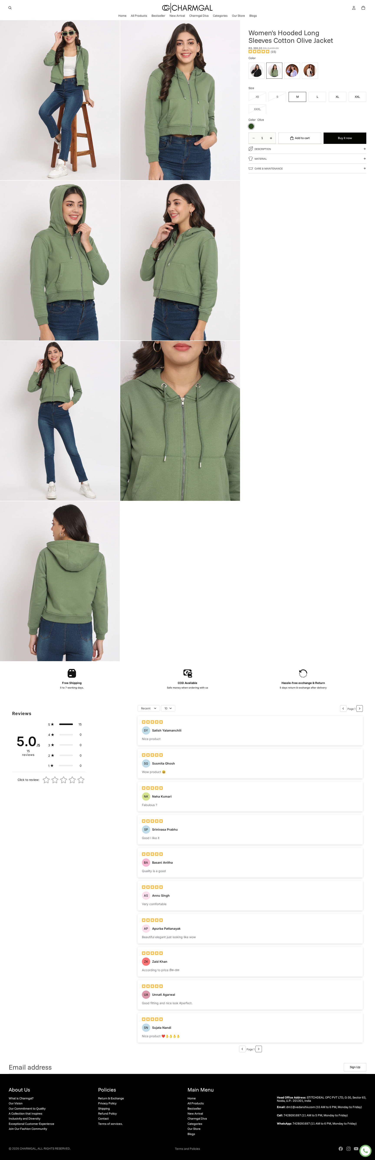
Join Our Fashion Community (28, 1129)
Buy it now (345, 138)
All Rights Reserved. (54, 1148)
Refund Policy (107, 1113)
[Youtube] (356, 1148)
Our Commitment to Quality (27, 1108)
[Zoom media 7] (60, 581)
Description (263, 148)
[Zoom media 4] (180, 260)
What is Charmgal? (21, 1098)
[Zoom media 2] (180, 100)
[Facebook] (340, 1148)
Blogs (191, 1134)
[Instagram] (348, 1148)
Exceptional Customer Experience (31, 1124)
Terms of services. (110, 1124)
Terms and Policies (187, 1149)
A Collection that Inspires (25, 1113)
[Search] (10, 8)
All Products (196, 1103)
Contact (103, 1118)
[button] (64, 724)
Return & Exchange (111, 1098)
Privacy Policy (107, 1103)
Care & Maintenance (269, 168)
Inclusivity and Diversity (24, 1118)
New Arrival (195, 1113)
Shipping (104, 1108)
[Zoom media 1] (60, 100)
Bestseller (194, 1108)
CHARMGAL (28, 1148)
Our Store (194, 1129)
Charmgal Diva (197, 1118)
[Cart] (363, 8)
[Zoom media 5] (60, 421)
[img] (258, 52)
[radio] (256, 70)
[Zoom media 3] (60, 260)
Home (192, 1098)
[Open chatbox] (365, 1151)
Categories (195, 1124)
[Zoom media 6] (180, 421)
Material (261, 158)
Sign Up (355, 1067)
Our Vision (16, 1103)
